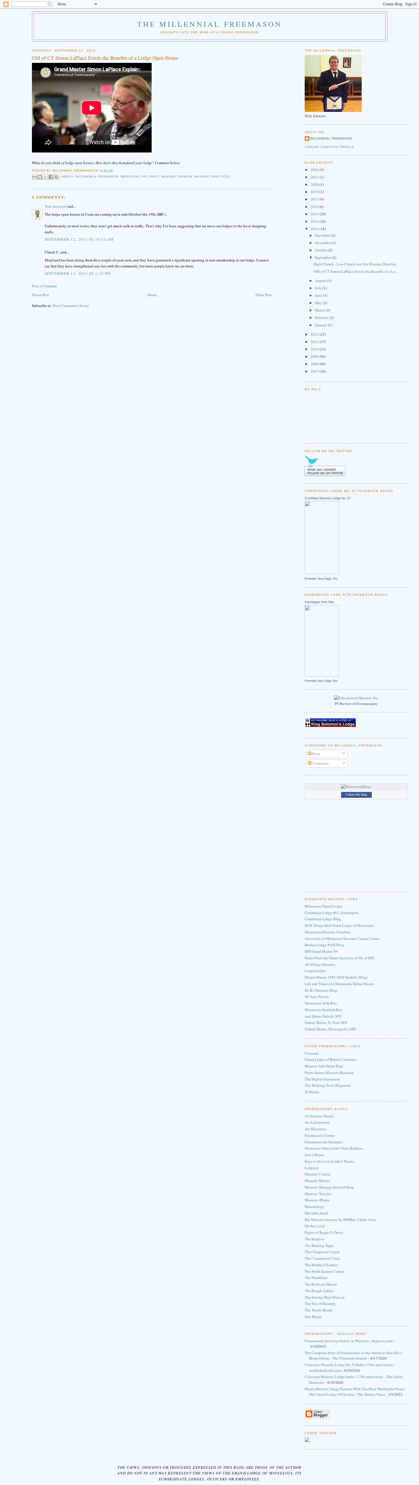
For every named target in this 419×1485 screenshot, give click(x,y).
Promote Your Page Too (321, 578)
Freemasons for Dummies (324, 1141)
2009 (315, 356)
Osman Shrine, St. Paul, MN (326, 1022)
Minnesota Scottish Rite (323, 1009)
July (318, 287)
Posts (315, 753)
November (323, 242)
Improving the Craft (140, 176)
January (321, 324)
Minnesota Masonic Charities (327, 932)
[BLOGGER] (317, 1417)
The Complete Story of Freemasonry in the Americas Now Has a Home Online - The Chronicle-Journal (353, 1355)
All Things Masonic (320, 964)
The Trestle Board (318, 1310)
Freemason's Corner (320, 1135)
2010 (315, 349)
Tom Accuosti (55, 206)
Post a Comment (44, 285)
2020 (315, 184)
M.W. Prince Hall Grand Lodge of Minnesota (339, 925)
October (321, 250)
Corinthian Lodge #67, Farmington (332, 912)
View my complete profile (329, 146)
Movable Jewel (316, 1213)
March (320, 310)
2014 (315, 221)
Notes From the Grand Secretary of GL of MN (339, 957)
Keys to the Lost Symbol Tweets (329, 1161)
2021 (315, 177)
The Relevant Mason (321, 1284)
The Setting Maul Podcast (325, 1297)
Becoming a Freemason (97, 176)
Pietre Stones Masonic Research (329, 1072)
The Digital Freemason (322, 1079)
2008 (315, 363)
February (322, 317)
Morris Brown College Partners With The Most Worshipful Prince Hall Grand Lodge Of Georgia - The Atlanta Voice (355, 1391)
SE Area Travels (317, 996)
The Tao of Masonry (320, 1303)
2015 (315, 213)
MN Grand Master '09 (321, 951)
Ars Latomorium (317, 1122)
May (319, 302)
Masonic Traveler (318, 1193)
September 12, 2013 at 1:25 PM (78, 273)
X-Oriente (312, 1091)
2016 (315, 206)
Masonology (314, 1206)
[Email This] (34, 177)
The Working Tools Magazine (328, 1085)
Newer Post (40, 294)
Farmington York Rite (319, 602)
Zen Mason (313, 1316)
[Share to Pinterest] (56, 177)
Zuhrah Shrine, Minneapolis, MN (330, 1029)
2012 (315, 334)
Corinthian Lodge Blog (323, 918)
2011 (315, 341)
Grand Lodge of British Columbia (331, 1059)
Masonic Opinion (176, 176)
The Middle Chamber (321, 1264)
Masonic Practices (212, 176)
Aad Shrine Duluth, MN (323, 1016)
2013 (315, 228)
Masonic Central (317, 1174)
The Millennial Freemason (209, 24)
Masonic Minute (317, 1180)
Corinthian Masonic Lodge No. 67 (328, 498)
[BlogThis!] (40, 177)
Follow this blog (356, 794)
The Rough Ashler (319, 1290)
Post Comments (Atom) (71, 305)
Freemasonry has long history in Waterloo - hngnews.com (349, 1340)
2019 (315, 191)
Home (152, 294)
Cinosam (311, 1053)
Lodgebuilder (315, 970)
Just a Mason (315, 1154)
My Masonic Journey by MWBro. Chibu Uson (340, 1219)
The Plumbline (316, 1277)
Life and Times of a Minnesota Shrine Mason (339, 983)
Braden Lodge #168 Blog (324, 944)
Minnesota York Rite (321, 1003)
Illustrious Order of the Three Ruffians (334, 1148)
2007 (315, 371)
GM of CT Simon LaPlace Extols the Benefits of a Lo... (356, 271)
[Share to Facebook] (51, 177)
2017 (315, 199)
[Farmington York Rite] (322, 675)
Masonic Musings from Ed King (329, 1187)
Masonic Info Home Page (324, 1066)
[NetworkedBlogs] (356, 786)
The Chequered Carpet (322, 1251)
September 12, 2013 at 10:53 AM (79, 239)
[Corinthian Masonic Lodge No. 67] (322, 572)
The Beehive (314, 1238)
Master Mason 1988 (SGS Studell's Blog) (336, 977)
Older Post (264, 294)
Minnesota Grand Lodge (323, 906)
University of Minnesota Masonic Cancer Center (342, 938)
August (321, 280)
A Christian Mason (319, 1116)
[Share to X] (45, 177)
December (323, 235)
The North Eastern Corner (324, 1271)
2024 (315, 169)
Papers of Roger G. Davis (324, 1232)
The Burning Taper (319, 1245)
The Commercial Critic (322, 1258)
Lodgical (312, 1167)
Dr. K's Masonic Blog (321, 990)
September (323, 257)
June (319, 295)
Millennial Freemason (331, 138)
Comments (320, 763)
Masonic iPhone (317, 1200)
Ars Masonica (315, 1128)
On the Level (315, 1225)
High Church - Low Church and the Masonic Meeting (355, 264)
